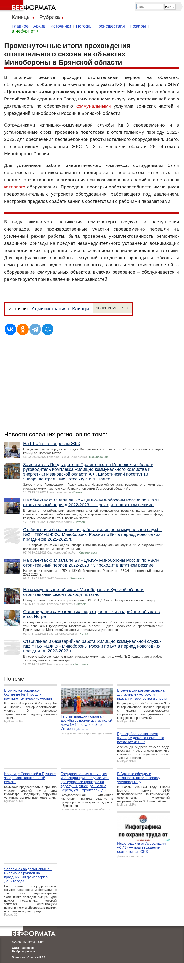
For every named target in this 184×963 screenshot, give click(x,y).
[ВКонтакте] (10, 329)
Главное (20, 26)
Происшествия (110, 26)
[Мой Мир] (47, 329)
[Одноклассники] (23, 329)
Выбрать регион (23, 951)
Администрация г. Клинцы (60, 308)
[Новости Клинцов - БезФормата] (29, 6)
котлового (14, 186)
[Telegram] (35, 329)
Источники (60, 26)
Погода (83, 26)
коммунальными (93, 106)
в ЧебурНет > (25, 31)
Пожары (138, 26)
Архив (39, 26)
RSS (42, 957)
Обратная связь (23, 948)
